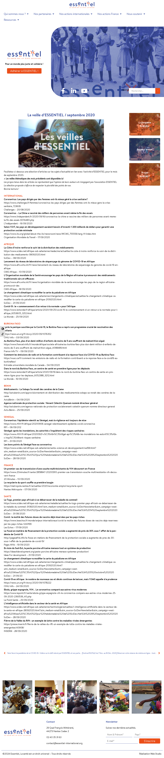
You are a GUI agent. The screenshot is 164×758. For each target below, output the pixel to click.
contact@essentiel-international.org (64, 743)
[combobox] (142, 91)
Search (125, 89)
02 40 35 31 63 (53, 737)
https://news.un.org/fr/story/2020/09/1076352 (27, 334)
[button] (2, 695)
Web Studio (155, 753)
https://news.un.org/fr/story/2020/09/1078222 (27, 582)
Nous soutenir (134, 14)
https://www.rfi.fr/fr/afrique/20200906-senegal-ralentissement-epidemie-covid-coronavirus (49, 423)
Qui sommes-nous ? (15, 14)
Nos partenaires (42, 14)
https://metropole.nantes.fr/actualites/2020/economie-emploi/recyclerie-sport (43, 486)
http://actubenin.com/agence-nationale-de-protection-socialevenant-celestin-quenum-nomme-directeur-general (59, 406)
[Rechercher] (157, 91)
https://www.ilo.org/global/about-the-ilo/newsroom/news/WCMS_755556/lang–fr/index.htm (50, 233)
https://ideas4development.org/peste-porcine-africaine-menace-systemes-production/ (46, 551)
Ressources (10, 19)
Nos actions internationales (74, 14)
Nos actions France (108, 14)
